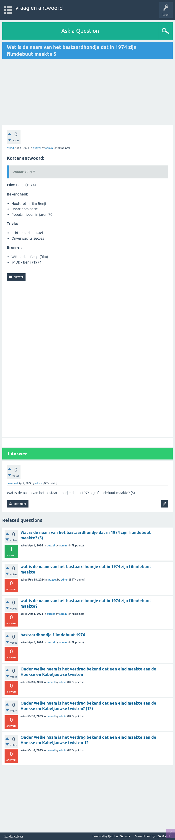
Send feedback (14, 836)
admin (63, 545)
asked (10, 148)
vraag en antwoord (39, 8)
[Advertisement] (40, 92)
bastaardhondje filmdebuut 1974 (53, 634)
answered (12, 483)
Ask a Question (80, 31)
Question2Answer (119, 836)
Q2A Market (162, 836)
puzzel (37, 148)
